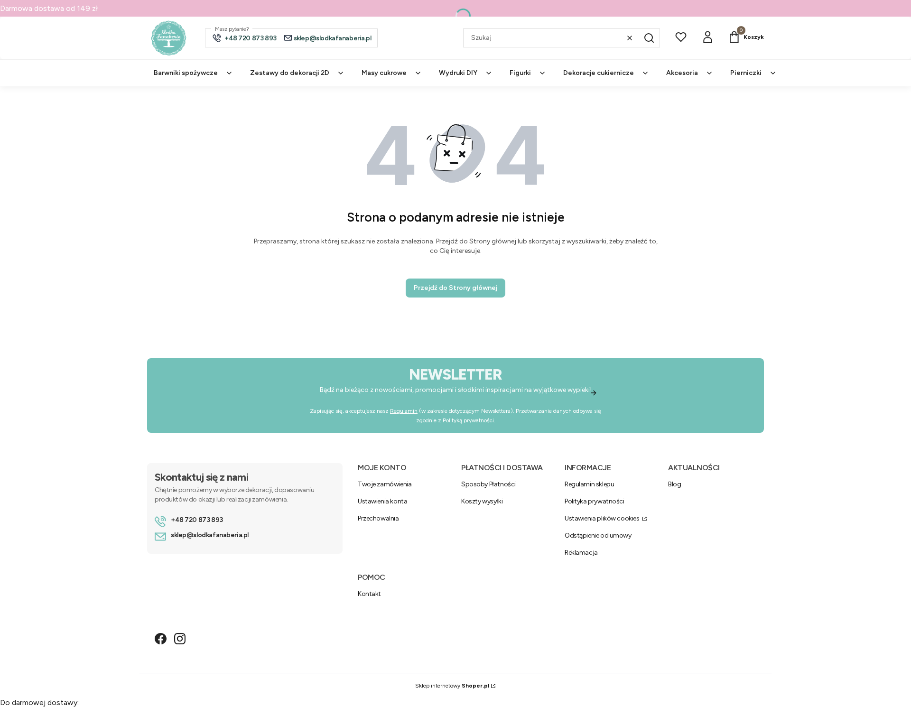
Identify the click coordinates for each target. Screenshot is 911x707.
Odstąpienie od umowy (598, 535)
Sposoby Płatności (488, 484)
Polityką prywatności (468, 420)
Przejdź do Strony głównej (455, 288)
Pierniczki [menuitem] (746, 73)
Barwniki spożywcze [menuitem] (186, 73)
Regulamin (404, 411)
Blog (674, 484)
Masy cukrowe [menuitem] (384, 73)
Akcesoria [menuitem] (682, 73)
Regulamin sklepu (589, 484)
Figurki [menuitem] (520, 73)
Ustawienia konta (382, 501)
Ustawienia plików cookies (603, 518)
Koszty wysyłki (481, 501)
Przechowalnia (378, 518)
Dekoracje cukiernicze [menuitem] (598, 73)
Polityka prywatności (594, 501)
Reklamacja (581, 553)
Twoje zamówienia (384, 484)
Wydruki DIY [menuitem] (458, 73)
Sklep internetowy (452, 685)
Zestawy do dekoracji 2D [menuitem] (289, 73)
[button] (649, 38)
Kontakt (369, 594)
